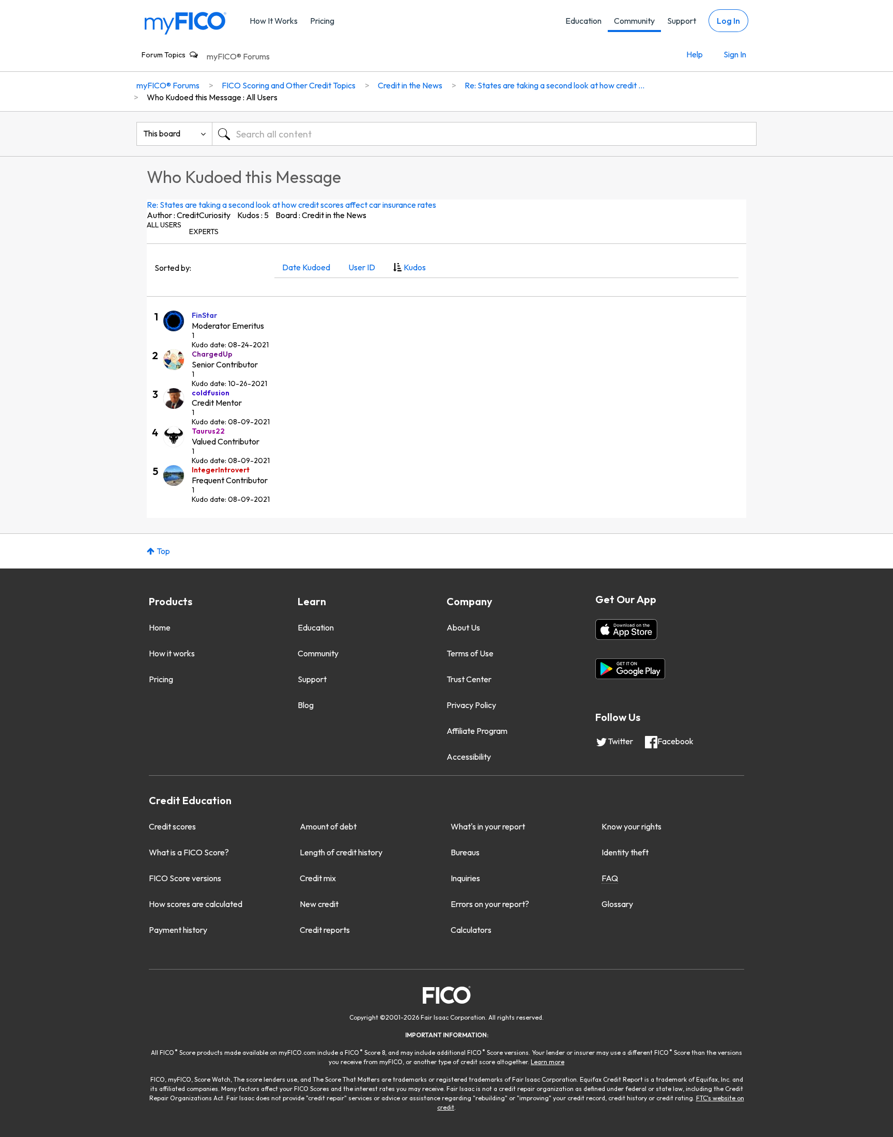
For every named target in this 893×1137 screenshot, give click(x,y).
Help (694, 54)
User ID (361, 267)
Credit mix (318, 878)
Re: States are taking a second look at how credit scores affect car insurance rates (291, 204)
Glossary (617, 904)
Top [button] (163, 551)
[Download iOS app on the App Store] (626, 629)
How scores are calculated (195, 904)
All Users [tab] (164, 224)
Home (160, 627)
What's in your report (488, 826)
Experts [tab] (204, 231)
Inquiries (465, 878)
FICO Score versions (185, 878)
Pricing (322, 21)
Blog (306, 705)
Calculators (471, 930)
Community (634, 21)
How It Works (274, 21)
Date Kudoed (306, 267)
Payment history (178, 930)
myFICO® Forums (238, 56)
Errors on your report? (490, 904)
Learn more (547, 1062)
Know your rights (631, 826)
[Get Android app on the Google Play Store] (630, 668)
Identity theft (625, 852)
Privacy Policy (471, 705)
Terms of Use (470, 653)
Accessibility (468, 756)
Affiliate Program (476, 731)
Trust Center (468, 679)
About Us (463, 627)
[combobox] (484, 134)
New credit (319, 904)
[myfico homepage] (185, 22)
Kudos (415, 267)
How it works (172, 653)
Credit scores (172, 826)
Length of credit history (341, 852)
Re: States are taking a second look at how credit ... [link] (554, 85)
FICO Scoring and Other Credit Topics (289, 85)
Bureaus (465, 852)
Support (681, 21)
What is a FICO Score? (189, 852)
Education (583, 21)
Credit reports (325, 930)
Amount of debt (328, 826)
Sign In (734, 54)
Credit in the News (410, 85)
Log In (728, 21)
